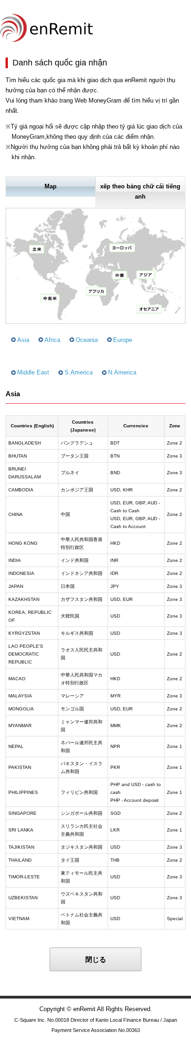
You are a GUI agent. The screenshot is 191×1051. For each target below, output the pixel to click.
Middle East (33, 372)
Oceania (87, 339)
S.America (78, 372)
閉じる (95, 959)
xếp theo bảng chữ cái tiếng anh (140, 191)
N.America (122, 372)
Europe (122, 339)
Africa (52, 339)
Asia (23, 339)
